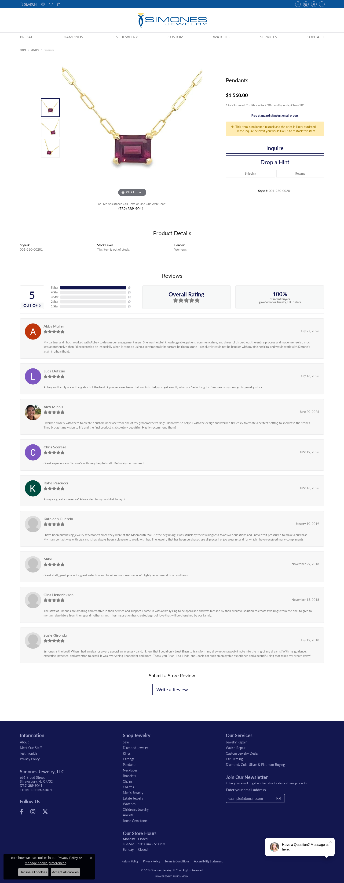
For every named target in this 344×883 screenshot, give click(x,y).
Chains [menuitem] (127, 781)
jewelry (35, 49)
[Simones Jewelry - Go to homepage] (172, 20)
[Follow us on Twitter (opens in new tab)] (314, 4)
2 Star (54, 302)
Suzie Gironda (55, 635)
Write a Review (172, 689)
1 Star (54, 306)
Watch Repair (235, 747)
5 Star (54, 288)
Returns (300, 174)
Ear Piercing (234, 759)
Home (23, 49)
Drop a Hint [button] (274, 162)
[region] (132, 128)
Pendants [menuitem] (129, 764)
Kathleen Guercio (58, 518)
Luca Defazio (54, 371)
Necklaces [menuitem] (130, 770)
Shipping (250, 174)
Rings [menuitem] (127, 753)
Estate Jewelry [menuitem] (133, 798)
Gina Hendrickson (58, 594)
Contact (315, 37)
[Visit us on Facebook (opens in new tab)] (298, 4)
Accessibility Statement (208, 861)
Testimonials (28, 753)
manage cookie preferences (45, 863)
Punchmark (180, 876)
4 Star (54, 292)
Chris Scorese (55, 447)
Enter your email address (246, 789)
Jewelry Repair (236, 742)
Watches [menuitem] (129, 803)
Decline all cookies (33, 872)
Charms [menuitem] (128, 787)
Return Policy (130, 861)
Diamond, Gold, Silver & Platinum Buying (255, 764)
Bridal (26, 37)
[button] (28, 4)
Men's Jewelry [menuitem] (133, 792)
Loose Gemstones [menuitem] (135, 820)
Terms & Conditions (177, 861)
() (129, 288)
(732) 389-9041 (131, 208)
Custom (175, 37)
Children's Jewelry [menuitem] (136, 809)
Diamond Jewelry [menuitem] (135, 747)
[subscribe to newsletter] (278, 798)
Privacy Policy (30, 759)
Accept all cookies (65, 872)
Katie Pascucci (56, 483)
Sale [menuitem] (126, 742)
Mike (48, 559)
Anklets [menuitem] (128, 815)
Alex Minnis (53, 406)
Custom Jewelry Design (243, 753)
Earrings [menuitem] (128, 759)
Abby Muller (54, 326)
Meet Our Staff (31, 747)
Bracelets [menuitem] (129, 775)
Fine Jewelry (125, 37)
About (24, 742)
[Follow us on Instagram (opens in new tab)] (306, 4)
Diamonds (72, 37)
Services (268, 37)
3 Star (54, 297)
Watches (222, 37)
